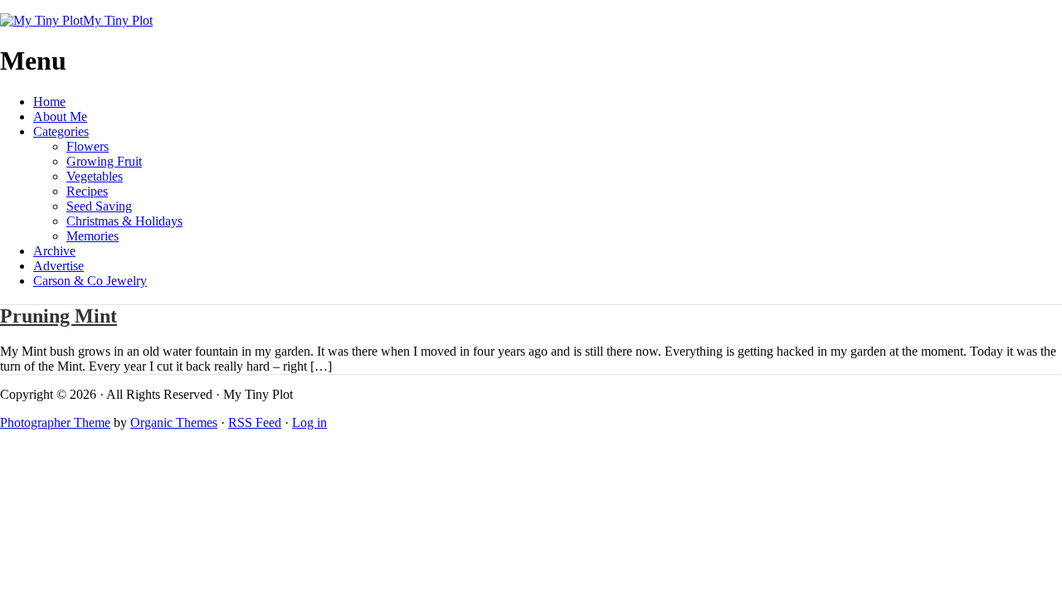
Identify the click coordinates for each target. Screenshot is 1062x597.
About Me (60, 116)
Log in (309, 422)
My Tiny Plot (118, 20)
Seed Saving (99, 206)
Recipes (87, 191)
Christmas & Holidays (124, 221)
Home (49, 102)
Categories (61, 131)
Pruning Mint (58, 316)
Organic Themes (173, 422)
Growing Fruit (104, 161)
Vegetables (94, 176)
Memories (92, 236)
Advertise (58, 266)
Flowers (87, 146)
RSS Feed (254, 422)
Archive (54, 251)
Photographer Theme (55, 422)
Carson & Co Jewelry (90, 281)
